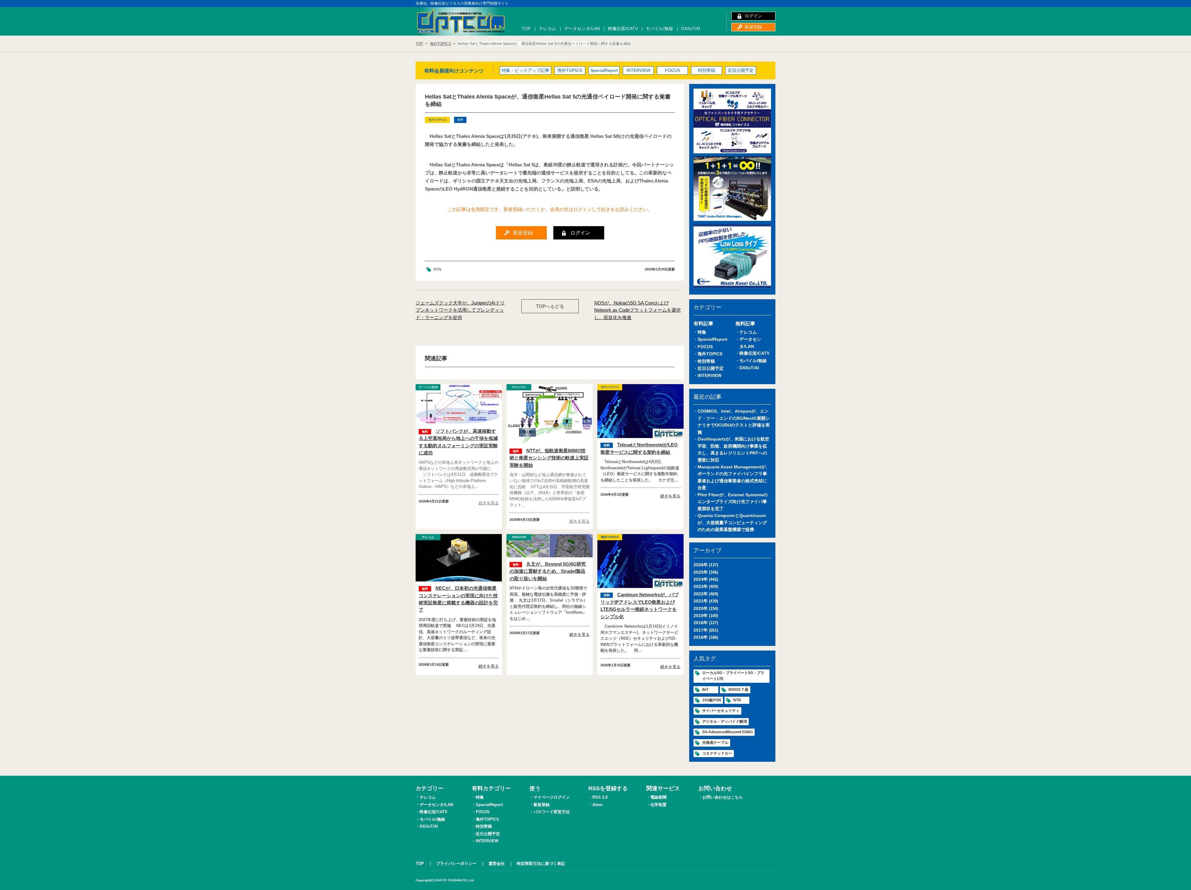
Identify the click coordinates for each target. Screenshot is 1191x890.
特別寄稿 (706, 70)
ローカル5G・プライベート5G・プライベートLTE (733, 676)
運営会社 (496, 863)
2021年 (701, 600)
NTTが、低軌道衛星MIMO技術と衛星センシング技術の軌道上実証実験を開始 (549, 458)
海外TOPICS (569, 70)
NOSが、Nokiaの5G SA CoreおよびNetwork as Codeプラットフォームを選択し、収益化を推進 (637, 310)
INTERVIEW (638, 70)
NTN (437, 269)
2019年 (701, 615)
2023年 (701, 586)
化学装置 (658, 804)
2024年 (701, 579)
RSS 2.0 (600, 797)
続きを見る (489, 503)
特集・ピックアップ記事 (525, 70)
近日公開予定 (741, 70)
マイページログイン (551, 797)
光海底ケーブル (715, 742)
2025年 (701, 572)
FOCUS (672, 70)
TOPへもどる (550, 306)
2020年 (701, 608)
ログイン (753, 15)
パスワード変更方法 (551, 811)
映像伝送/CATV (623, 28)
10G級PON (711, 700)
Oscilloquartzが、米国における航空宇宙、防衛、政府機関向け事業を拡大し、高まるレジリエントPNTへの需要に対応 (733, 449)
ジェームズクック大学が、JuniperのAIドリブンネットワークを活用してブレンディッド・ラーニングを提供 (460, 310)
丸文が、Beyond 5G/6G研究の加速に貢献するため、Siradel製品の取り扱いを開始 (548, 571)
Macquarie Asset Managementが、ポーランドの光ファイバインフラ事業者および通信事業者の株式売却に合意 (734, 477)
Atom (597, 804)
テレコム (547, 28)
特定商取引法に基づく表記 (541, 863)
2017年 (701, 630)
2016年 (701, 637)
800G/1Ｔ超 (738, 689)
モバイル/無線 (659, 28)
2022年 (701, 593)
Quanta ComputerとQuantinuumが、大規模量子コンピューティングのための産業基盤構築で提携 (732, 522)
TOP (526, 28)
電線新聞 (658, 797)
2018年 (701, 622)
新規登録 (753, 26)
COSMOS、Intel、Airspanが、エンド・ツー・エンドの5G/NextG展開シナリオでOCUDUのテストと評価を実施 (734, 421)
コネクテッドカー (717, 753)
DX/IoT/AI (690, 28)
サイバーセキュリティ (720, 710)
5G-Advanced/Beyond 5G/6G (727, 732)
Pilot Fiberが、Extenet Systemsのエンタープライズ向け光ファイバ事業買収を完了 (733, 501)
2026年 (701, 564)
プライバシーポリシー (456, 863)
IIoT (705, 689)
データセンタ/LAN (582, 28)
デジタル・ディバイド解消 (724, 721)
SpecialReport (604, 70)
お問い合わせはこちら (723, 797)
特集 (702, 332)
